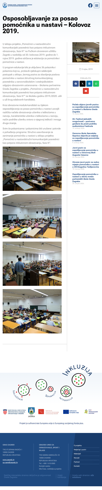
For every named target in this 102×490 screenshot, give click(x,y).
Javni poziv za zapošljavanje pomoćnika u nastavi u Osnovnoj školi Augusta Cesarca (85, 151)
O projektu (78, 445)
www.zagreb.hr (8, 460)
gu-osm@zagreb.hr (10, 462)
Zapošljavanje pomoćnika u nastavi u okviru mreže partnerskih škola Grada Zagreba (85, 178)
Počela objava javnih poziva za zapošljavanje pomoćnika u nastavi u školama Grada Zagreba (85, 108)
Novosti (76, 458)
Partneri (77, 462)
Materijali (77, 454)
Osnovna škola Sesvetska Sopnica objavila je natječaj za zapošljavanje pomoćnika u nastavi (85, 137)
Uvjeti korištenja (62, 476)
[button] (96, 5)
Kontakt (77, 466)
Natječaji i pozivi (80, 450)
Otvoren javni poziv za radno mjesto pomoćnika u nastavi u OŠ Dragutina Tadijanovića (85, 164)
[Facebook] (90, 5)
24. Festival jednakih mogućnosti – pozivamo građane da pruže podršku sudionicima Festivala (84, 122)
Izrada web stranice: (83, 476)
